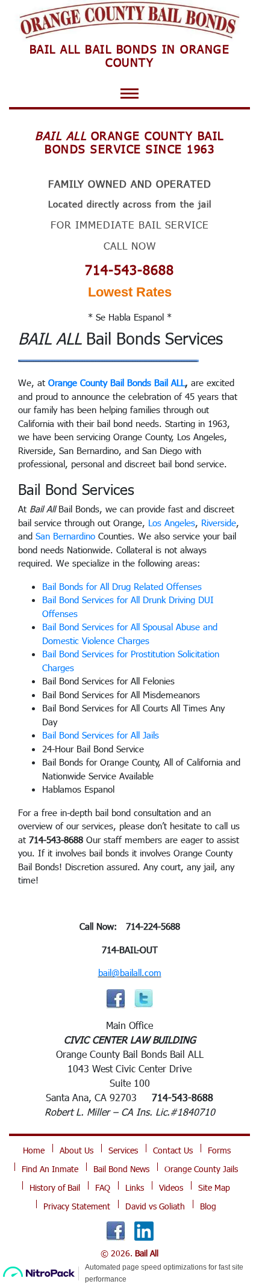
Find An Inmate (50, 1169)
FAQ (102, 1187)
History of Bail (55, 1187)
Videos (171, 1187)
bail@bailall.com (129, 972)
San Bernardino (65, 536)
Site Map (214, 1187)
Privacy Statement (76, 1206)
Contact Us (173, 1150)
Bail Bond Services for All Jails (100, 735)
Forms (219, 1150)
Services (123, 1150)
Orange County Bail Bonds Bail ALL (116, 382)
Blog (208, 1206)
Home (34, 1150)
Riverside (218, 523)
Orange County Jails (201, 1169)
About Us (76, 1150)
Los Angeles (171, 523)
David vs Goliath (155, 1206)
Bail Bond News (121, 1169)
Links (134, 1187)
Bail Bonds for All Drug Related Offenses (122, 586)
